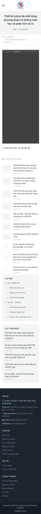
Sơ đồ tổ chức (7, 450)
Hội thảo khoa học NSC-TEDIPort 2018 (25, 235)
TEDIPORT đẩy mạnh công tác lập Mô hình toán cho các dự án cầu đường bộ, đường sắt (25, 168)
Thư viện (5, 492)
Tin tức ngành (7, 466)
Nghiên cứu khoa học (17, 293)
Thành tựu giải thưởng (10, 454)
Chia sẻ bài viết (11, 148)
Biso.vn (24, 511)
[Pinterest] (28, 148)
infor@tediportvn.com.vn (18, 420)
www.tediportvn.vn (18, 424)
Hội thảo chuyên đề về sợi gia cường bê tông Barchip (24, 225)
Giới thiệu (5, 435)
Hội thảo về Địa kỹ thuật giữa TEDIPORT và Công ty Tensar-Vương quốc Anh (24, 181)
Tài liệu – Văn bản (14, 302)
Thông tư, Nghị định (17, 312)
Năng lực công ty (8, 446)
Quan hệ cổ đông (8, 485)
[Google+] (22, 148)
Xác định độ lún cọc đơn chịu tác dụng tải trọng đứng (25, 268)
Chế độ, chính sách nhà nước (20, 317)
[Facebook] (19, 148)
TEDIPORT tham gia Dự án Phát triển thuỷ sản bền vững (25, 205)
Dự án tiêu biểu (8, 488)
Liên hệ (5, 496)
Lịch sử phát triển (8, 443)
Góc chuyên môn (13, 283)
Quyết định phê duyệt (18, 307)
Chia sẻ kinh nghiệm (17, 298)
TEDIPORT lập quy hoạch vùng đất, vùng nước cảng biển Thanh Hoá (25, 193)
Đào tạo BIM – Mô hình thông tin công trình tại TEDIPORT (25, 215)
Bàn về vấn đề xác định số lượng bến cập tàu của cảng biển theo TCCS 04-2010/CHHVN (25, 257)
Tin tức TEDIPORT (9, 469)
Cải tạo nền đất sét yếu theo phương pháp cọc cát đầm (24, 245)
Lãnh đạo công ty (8, 439)
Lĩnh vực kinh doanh (9, 481)
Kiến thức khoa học (17, 288)
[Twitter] (25, 148)
